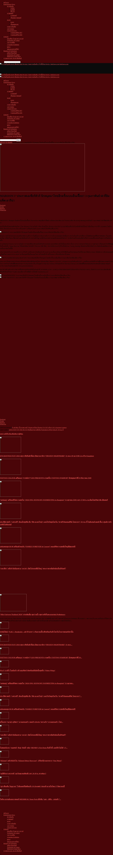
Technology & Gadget (13, 40)
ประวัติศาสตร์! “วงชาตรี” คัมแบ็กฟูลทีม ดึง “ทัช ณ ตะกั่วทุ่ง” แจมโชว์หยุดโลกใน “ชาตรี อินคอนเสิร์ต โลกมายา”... (41, 696)
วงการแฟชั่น (11, 42)
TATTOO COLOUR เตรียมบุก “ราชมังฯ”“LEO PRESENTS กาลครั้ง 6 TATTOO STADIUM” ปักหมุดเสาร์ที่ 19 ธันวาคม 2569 (45, 478)
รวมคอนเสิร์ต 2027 (16, 32)
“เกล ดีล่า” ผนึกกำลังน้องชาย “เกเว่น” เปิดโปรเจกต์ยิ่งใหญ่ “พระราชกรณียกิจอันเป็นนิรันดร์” (33, 568)
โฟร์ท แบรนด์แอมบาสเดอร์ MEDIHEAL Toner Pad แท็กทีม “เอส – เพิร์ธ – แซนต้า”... (30, 799)
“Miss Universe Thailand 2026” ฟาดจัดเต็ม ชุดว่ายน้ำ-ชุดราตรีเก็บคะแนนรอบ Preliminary (32, 614)
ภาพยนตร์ (10, 13)
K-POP (13, 10)
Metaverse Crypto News (14, 56)
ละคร (9, 20)
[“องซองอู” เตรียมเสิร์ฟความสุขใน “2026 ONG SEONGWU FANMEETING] (10, 496)
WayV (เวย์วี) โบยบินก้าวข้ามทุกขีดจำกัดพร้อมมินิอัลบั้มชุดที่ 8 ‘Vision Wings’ (27, 670)
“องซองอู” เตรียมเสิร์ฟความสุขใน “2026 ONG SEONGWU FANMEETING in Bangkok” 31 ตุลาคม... (37, 683)
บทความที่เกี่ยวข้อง (6, 434)
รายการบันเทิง (11, 26)
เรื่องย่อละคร (15, 24)
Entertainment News (9, 4)
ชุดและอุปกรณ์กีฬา (13, 49)
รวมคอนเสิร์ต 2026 (16, 35)
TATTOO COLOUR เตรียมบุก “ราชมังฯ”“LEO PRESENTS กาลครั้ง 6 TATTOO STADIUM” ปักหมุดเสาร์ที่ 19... (41, 658)
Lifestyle (6, 36)
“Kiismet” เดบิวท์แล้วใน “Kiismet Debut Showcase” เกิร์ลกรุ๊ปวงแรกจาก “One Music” (31, 761)
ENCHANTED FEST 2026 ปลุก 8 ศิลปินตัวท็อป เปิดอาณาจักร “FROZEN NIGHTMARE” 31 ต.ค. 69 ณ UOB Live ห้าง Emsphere (47, 456)
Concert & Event (12, 30)
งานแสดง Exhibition (13, 44)
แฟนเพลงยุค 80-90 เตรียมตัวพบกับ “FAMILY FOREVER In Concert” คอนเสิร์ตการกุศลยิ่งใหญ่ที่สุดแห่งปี (37, 546)
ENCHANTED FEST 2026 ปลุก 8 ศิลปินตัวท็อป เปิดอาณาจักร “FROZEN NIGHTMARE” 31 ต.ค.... (36, 645)
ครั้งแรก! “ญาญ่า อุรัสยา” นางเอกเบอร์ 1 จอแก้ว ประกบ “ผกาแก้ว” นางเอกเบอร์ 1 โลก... (31, 722)
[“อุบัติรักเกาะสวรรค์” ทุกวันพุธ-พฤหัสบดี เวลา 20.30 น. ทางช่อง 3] (4, 769)
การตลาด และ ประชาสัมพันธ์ (13, 58)
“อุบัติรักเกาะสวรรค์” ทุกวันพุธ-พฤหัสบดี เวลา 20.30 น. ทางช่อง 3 (23, 773)
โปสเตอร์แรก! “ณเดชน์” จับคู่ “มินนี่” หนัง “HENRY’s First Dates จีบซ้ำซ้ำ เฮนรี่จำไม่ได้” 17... (33, 748)
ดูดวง (8, 47)
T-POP (12, 8)
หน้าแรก (6, 2)
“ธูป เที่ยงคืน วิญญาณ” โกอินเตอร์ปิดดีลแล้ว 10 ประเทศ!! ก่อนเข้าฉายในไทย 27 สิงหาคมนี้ (32, 786)
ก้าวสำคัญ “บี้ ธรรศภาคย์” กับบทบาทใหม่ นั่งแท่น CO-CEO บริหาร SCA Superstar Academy (39, 427)
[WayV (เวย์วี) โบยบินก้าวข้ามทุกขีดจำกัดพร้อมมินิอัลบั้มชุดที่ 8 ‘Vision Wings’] (4, 666)
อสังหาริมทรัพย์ (12, 53)
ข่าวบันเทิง (10, 6)
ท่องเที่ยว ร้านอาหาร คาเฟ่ (15, 38)
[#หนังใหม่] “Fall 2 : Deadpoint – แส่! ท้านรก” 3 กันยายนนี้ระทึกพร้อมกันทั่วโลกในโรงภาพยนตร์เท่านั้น (36, 632)
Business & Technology (10, 51)
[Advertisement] (32, 69)
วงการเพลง (10, 29)
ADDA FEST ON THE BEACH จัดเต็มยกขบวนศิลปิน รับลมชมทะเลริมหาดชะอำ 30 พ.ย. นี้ (36, 430)
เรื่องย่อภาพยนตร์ (16, 18)
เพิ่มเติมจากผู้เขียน (17, 434)
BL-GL (13, 11)
